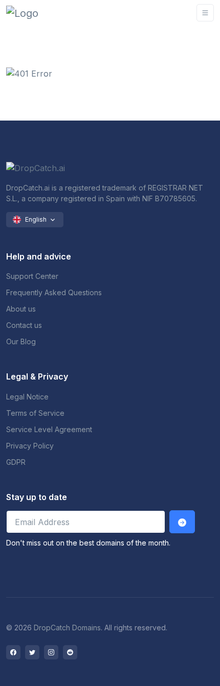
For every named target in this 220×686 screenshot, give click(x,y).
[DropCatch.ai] (37, 13)
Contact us (24, 325)
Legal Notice (27, 396)
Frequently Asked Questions (54, 292)
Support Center (32, 276)
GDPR (16, 462)
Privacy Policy (30, 445)
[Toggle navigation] (205, 12)
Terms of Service (35, 413)
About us (21, 308)
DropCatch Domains (67, 627)
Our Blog (21, 341)
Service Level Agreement (49, 429)
